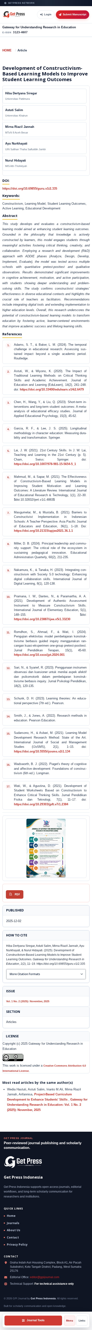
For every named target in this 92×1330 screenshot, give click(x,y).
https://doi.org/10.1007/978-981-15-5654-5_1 (45, 464)
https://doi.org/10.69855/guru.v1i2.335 (29, 188)
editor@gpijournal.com (44, 1277)
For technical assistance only (54, 1283)
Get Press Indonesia (43, 1298)
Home (7, 50)
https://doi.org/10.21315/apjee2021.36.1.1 (43, 530)
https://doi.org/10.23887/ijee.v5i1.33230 (42, 619)
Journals (13, 1223)
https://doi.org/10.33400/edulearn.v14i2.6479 (52, 389)
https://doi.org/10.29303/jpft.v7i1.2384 (41, 804)
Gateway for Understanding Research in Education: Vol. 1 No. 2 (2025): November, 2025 (47, 1104)
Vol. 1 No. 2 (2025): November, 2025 (27, 1001)
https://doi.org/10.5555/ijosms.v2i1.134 (42, 751)
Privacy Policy (17, 1245)
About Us (13, 1230)
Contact (13, 1237)
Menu (69, 1320)
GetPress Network (21, 3)
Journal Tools (36, 1320)
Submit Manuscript (74, 14)
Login (47, 14)
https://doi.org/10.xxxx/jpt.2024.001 (39, 655)
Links (82, 1320)
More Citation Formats (25, 974)
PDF (17, 894)
